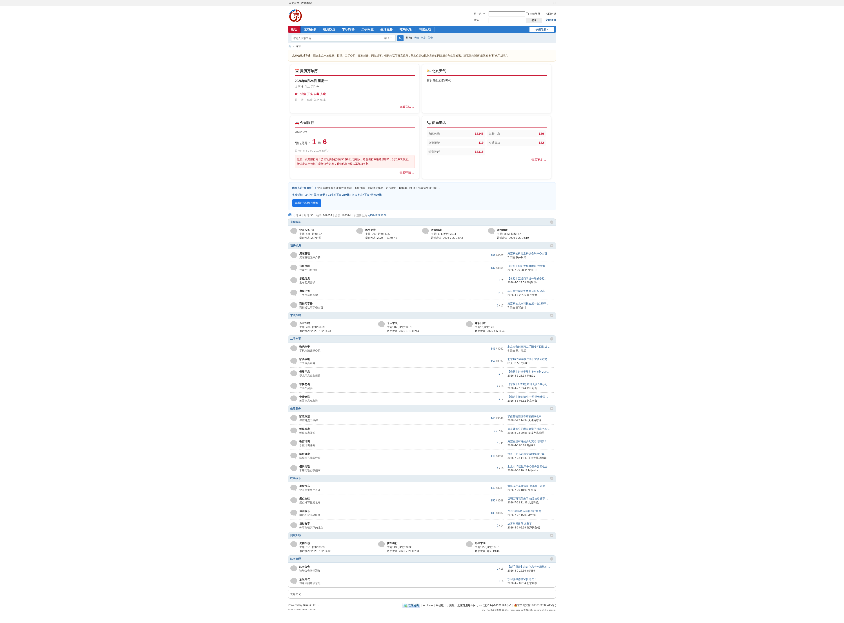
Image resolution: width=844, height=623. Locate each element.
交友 (423, 37)
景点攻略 (304, 498)
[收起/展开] (552, 222)
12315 (479, 151)
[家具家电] (293, 361)
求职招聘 (348, 29)
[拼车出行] (381, 544)
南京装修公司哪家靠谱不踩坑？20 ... (528, 428)
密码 (476, 20)
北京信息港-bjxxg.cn (469, 605)
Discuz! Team (308, 609)
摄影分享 (304, 523)
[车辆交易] (293, 386)
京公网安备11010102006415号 (536, 605)
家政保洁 (304, 416)
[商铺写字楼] (293, 305)
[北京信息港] (295, 15)
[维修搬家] (293, 430)
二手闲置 (367, 29)
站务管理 (295, 558)
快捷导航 (541, 29)
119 (481, 142)
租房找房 (329, 29)
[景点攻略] (293, 500)
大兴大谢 (532, 295)
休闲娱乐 (304, 511)
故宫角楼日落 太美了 (519, 523)
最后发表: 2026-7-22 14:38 (315, 551)
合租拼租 (304, 266)
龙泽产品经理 (536, 432)
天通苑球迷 (534, 420)
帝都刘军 (532, 282)
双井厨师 (521, 257)
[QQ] (411, 605)
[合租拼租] (293, 267)
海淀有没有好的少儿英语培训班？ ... (528, 441)
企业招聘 (304, 323)
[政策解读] (425, 230)
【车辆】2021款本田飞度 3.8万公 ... (528, 384)
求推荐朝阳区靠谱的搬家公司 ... (525, 416)
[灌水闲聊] (491, 230)
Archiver (428, 605)
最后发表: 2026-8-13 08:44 (403, 331)
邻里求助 (480, 543)
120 (541, 133)
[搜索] (400, 38)
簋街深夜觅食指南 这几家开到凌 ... (527, 486)
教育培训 (304, 441)
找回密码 (551, 13)
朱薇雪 (532, 490)
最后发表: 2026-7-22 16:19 (513, 237)
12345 (479, 133)
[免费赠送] (293, 398)
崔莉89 (531, 570)
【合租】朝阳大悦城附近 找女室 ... (527, 266)
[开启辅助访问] (550, 3)
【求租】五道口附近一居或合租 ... (527, 278)
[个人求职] (381, 324)
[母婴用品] (293, 373)
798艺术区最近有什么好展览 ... (525, 511)
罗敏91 (531, 375)
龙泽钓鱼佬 (533, 527)
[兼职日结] (469, 324)
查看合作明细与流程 (306, 202)
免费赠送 (304, 396)
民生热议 (370, 229)
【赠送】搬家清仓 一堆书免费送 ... (527, 396)
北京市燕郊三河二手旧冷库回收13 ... (528, 346)
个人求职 (392, 323)
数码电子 (304, 346)
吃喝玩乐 (406, 29)
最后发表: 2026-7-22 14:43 (447, 237)
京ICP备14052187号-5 (497, 605)
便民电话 (304, 466)
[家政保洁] (293, 418)
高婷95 (531, 445)
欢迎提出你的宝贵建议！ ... (523, 579)
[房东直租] (293, 255)
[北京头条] (293, 230)
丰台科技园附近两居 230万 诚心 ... (527, 291)
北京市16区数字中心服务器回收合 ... (528, 466)
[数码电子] (293, 348)
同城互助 (425, 29)
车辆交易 (304, 384)
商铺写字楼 (306, 303)
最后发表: (310, 237)
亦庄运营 (532, 388)
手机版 (440, 605)
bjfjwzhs (533, 470)
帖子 (387, 38)
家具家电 (304, 359)
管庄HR (532, 269)
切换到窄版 (554, 3)
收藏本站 (306, 3)
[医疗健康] (293, 455)
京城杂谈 (310, 29)
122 (541, 142)
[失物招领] (293, 544)
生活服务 (386, 29)
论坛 (294, 29)
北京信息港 (289, 46)
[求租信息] (293, 280)
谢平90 (532, 515)
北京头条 (304, 229)
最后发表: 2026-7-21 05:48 (381, 237)
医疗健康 (304, 453)
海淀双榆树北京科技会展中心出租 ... (528, 253)
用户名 (478, 13)
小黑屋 (451, 605)
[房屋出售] (293, 292)
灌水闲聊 (502, 229)
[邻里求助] (469, 544)
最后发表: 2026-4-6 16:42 (490, 331)
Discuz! (307, 605)
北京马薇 (532, 400)
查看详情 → (407, 107)
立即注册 (551, 20)
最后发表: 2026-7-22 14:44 (315, 331)
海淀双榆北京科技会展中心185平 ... (528, 303)
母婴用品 (304, 371)
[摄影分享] (293, 525)
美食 (430, 37)
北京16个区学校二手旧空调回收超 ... (528, 359)
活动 (416, 37)
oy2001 (525, 363)
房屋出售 (304, 291)
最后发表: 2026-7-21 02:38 (403, 551)
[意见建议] (293, 581)
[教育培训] (293, 443)
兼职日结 (480, 323)
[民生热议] (359, 230)
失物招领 (304, 543)
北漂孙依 (533, 502)
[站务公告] (293, 568)
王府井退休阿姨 (537, 457)
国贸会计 (521, 307)
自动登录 (535, 13)
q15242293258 (377, 215)
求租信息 (304, 278)
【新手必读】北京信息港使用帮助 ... (528, 566)
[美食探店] (293, 487)
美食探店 (304, 486)
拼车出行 (392, 543)
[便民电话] (293, 468)
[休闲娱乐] (293, 512)
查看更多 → (539, 159)
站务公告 (304, 566)
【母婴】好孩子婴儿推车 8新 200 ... (528, 371)
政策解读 (436, 229)
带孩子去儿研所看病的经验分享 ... (527, 453)
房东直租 (304, 253)
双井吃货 (521, 350)
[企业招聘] (293, 324)
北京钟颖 (532, 583)
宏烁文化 (295, 594)
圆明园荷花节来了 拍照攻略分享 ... (527, 498)
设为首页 (294, 3)
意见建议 (304, 579)
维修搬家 (304, 428)
